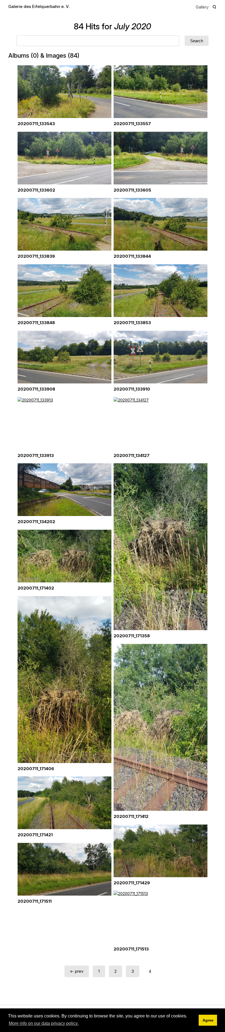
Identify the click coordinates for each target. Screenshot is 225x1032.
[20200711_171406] (64, 679)
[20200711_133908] (64, 357)
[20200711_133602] (64, 158)
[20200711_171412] (160, 727)
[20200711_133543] (64, 91)
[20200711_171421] (64, 802)
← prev (76, 971)
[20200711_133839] (64, 224)
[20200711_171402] (64, 556)
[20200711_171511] (64, 869)
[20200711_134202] (64, 489)
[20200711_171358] (160, 546)
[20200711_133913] (64, 423)
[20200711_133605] (160, 158)
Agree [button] (208, 1020)
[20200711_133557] (160, 91)
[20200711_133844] (160, 224)
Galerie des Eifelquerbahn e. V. (39, 6)
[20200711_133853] (160, 290)
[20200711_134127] (160, 423)
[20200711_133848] (64, 290)
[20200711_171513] (160, 917)
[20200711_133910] (160, 357)
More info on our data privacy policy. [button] (43, 1023)
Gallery (202, 7)
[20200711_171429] (160, 851)
